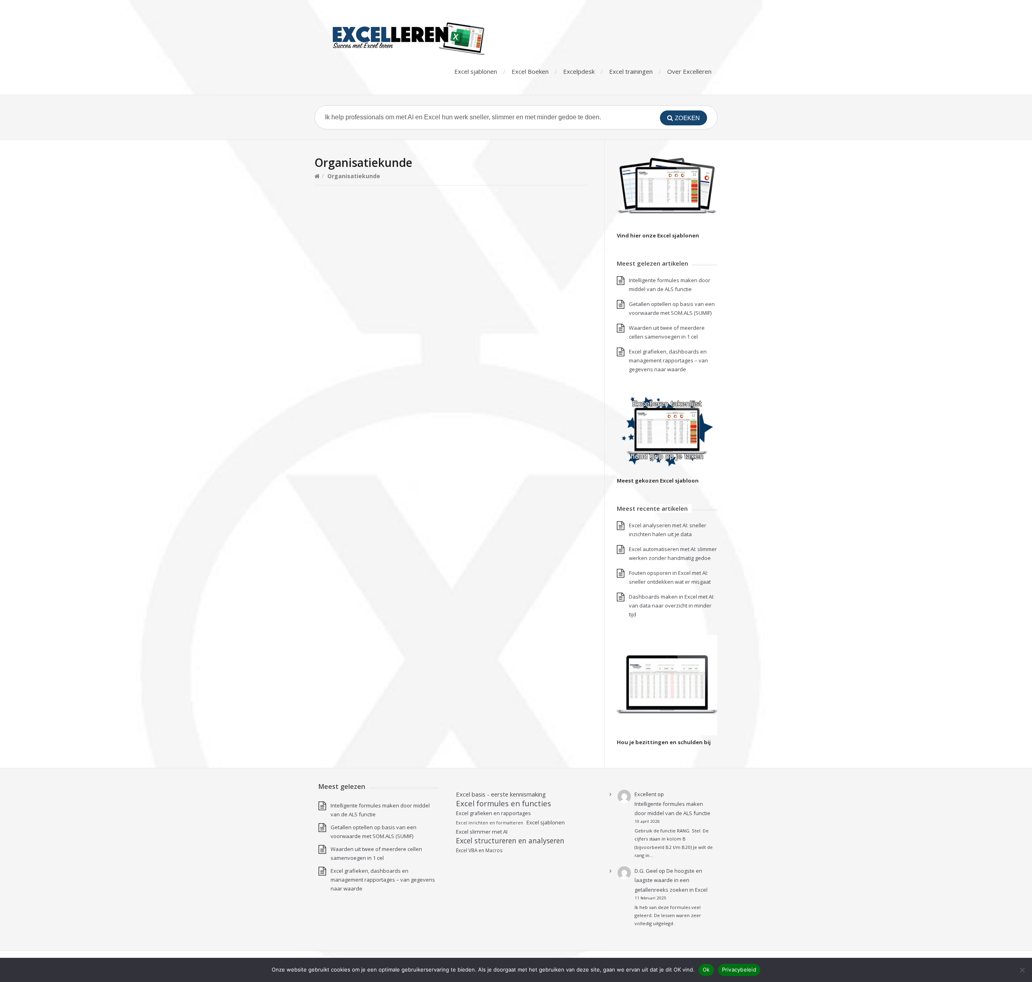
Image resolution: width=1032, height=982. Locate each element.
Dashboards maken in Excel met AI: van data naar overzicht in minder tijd (671, 605)
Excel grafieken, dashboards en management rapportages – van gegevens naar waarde (668, 360)
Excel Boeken (530, 71)
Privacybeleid (739, 969)
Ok (706, 969)
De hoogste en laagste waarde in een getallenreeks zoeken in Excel (671, 880)
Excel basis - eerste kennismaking (501, 794)
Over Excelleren (689, 71)
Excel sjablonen (475, 71)
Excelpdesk (579, 71)
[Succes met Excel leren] (433, 38)
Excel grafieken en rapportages (493, 813)
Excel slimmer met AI (482, 831)
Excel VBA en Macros (479, 850)
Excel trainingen (631, 71)
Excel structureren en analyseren (510, 840)
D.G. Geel (646, 870)
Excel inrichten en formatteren (489, 823)
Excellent (645, 794)
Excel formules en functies (503, 803)
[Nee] (1022, 970)
